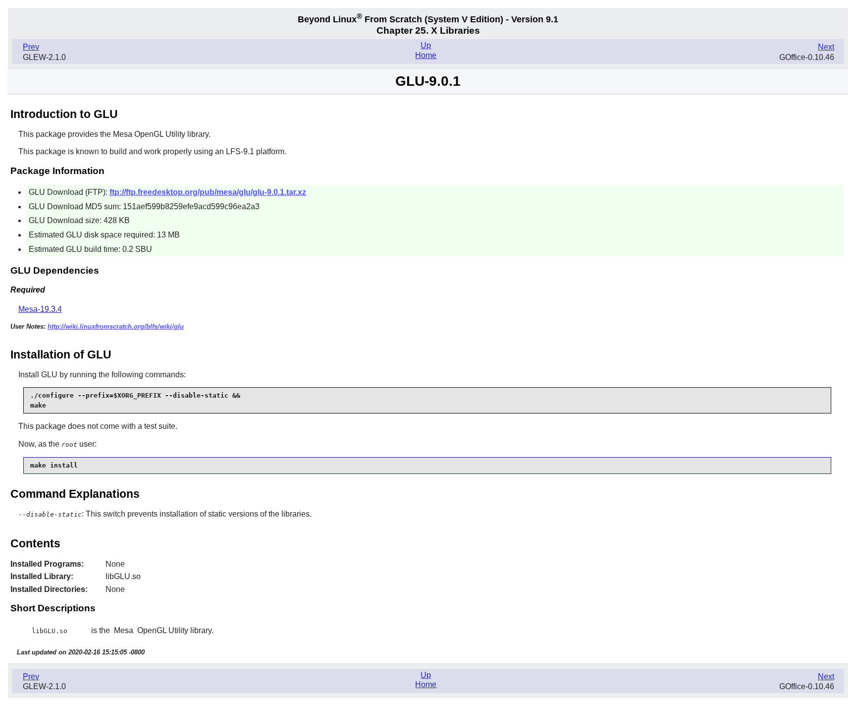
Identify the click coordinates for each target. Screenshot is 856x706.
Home (425, 55)
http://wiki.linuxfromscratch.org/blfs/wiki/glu (116, 326)
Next (826, 47)
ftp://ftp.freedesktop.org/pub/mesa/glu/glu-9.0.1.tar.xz (207, 192)
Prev (31, 47)
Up (426, 45)
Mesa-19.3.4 (40, 309)
